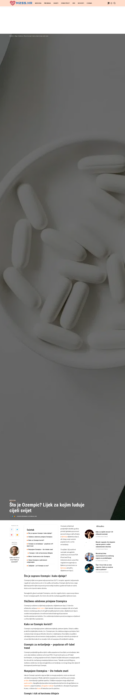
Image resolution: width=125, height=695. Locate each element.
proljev (26, 680)
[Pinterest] (11, 535)
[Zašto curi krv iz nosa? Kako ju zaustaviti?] (14, 551)
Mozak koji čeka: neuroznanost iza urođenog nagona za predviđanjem (105, 556)
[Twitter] (17, 529)
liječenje (63, 568)
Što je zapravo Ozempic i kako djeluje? (40, 533)
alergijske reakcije (47, 686)
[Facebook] (11, 529)
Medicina (12, 500)
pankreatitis (28, 683)
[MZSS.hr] (20, 3)
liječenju (64, 537)
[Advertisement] (62, 20)
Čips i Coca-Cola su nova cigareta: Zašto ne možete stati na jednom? (104, 567)
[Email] (17, 535)
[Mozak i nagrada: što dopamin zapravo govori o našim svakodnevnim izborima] (89, 545)
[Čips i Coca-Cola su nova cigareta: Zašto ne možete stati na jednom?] (89, 568)
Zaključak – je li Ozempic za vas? (38, 566)
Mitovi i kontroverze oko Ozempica (39, 556)
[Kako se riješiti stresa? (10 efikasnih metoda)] (89, 534)
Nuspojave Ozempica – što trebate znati (40, 549)
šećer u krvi (41, 608)
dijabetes (27, 686)
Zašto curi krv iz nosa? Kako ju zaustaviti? (14, 560)
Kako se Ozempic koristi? (36, 540)
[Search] (114, 3)
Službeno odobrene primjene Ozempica (40, 537)
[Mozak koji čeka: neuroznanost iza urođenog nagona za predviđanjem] (89, 556)
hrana (39, 688)
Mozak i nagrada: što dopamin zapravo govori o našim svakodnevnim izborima (105, 544)
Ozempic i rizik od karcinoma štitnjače (41, 553)
